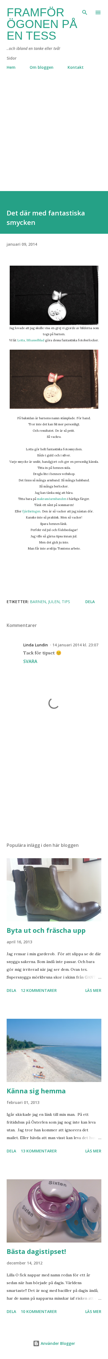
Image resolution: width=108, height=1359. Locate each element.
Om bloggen (41, 67)
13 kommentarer (39, 1151)
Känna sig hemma (36, 1090)
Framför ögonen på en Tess (42, 24)
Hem (11, 67)
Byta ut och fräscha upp (46, 930)
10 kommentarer (39, 1311)
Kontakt (76, 67)
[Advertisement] (54, 137)
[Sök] (84, 10)
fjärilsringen (31, 511)
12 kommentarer (39, 990)
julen (54, 601)
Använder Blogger (57, 1343)
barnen (38, 601)
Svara (30, 661)
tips (66, 601)
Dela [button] (90, 601)
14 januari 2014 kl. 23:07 (75, 644)
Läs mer (93, 990)
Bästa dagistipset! (36, 1251)
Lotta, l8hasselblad (30, 340)
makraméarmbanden (51, 499)
